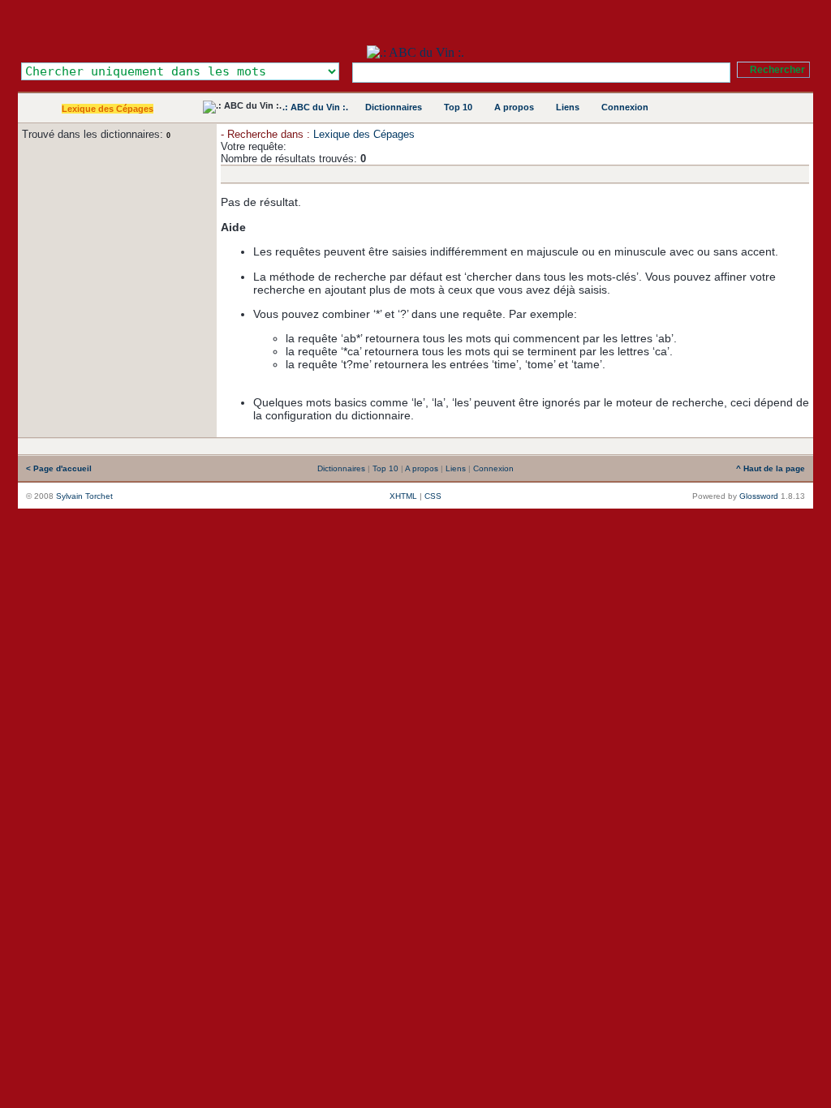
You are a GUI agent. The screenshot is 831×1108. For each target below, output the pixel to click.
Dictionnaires (393, 107)
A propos (514, 107)
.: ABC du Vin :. (315, 107)
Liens (567, 107)
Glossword (758, 496)
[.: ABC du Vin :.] (415, 52)
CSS (432, 496)
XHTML (403, 496)
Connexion (624, 107)
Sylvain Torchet (84, 496)
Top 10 (458, 107)
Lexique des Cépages (107, 109)
